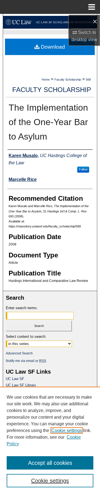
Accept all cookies (50, 463)
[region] (50, 440)
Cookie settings (66, 430)
